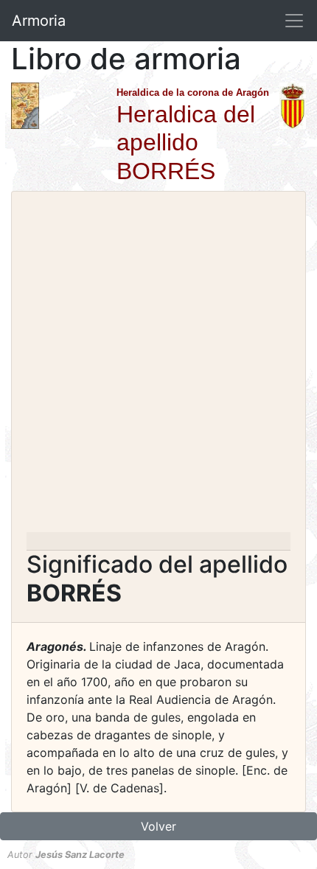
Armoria (39, 20)
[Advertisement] (158, 366)
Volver (158, 826)
